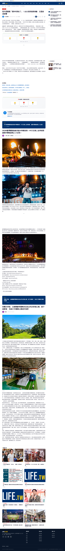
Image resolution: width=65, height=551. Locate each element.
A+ (37, 16)
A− (34, 16)
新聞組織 (40, 540)
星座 (48, 3)
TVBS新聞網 (9, 92)
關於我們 (57, 0)
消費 (36, 3)
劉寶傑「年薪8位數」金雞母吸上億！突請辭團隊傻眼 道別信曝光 (15, 85)
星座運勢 (40, 537)
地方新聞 (40, 533)
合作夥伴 (53, 533)
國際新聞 (40, 535)
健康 (30, 3)
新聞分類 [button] (27, 531)
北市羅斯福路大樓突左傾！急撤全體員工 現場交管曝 (13, 90)
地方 (42, 3)
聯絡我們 (61, 0)
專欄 (39, 3)
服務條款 (7, 546)
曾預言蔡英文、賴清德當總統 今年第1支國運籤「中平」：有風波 (15, 87)
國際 (45, 3)
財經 (33, 3)
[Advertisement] (24, 53)
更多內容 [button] (40, 531)
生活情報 (8, 6)
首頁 (22, 3)
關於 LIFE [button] (53, 531)
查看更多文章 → (9, 116)
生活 (28, 3)
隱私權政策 (3, 546)
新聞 (25, 3)
